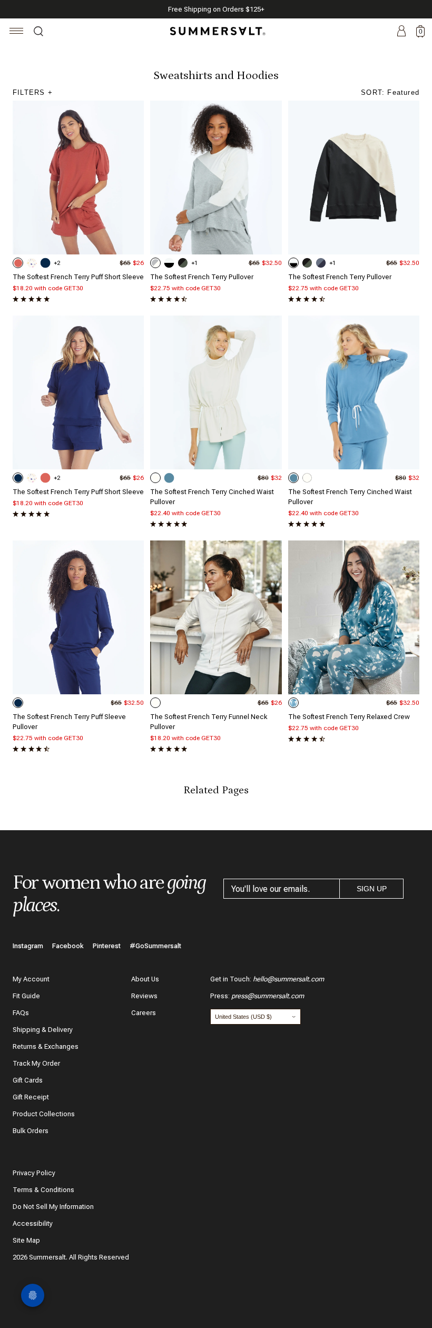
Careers (143, 1013)
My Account (31, 979)
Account (401, 31)
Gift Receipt (31, 1097)
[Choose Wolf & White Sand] (155, 263)
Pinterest (107, 946)
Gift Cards (28, 1080)
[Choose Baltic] (45, 263)
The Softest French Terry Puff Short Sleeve (78, 277)
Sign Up (372, 888)
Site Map (26, 1240)
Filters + (33, 92)
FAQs (21, 1013)
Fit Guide (26, 996)
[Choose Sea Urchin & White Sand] (169, 263)
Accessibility (33, 1223)
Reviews (144, 996)
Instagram (28, 946)
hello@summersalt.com (288, 979)
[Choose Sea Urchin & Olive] (183, 263)
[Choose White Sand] (155, 478)
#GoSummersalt (155, 946)
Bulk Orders (30, 1131)
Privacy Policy (34, 1173)
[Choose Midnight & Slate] (321, 263)
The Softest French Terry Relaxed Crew (349, 717)
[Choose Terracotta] (18, 263)
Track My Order (36, 1063)
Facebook (68, 946)
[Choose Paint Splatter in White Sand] (31, 263)
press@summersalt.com (267, 996)
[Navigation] (16, 32)
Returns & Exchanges (45, 1046)
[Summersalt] (216, 31)
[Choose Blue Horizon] (169, 478)
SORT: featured (390, 92)
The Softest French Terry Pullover (201, 277)
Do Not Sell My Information (53, 1207)
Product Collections (44, 1114)
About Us (145, 979)
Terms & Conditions (43, 1190)
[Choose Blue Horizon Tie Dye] (293, 702)
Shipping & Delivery (43, 1030)
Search (38, 32)
